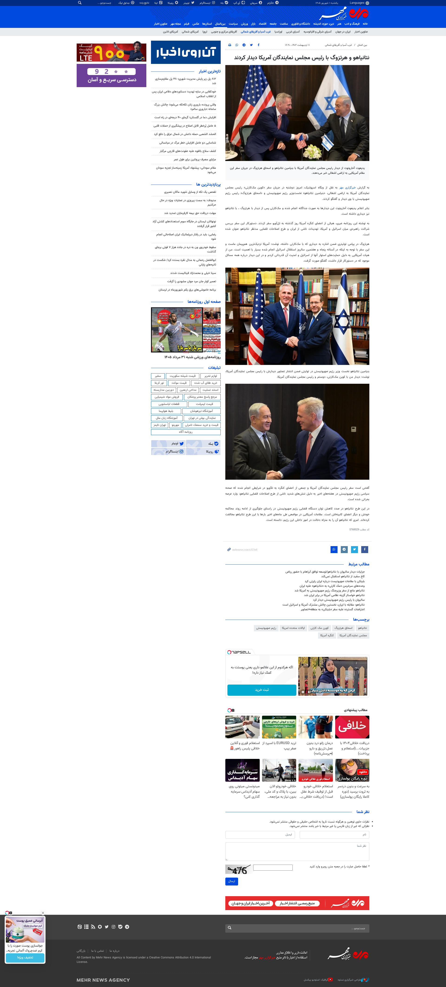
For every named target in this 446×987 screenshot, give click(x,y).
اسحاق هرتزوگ (343, 628)
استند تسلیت (210, 390)
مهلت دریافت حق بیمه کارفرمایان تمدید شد (190, 213)
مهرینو (175, 425)
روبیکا (171, 3)
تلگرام (271, 3)
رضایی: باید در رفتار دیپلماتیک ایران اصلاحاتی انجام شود (186, 236)
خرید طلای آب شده (205, 383)
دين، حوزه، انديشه (323, 24)
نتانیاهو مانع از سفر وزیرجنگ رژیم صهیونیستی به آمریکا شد (330, 590)
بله (222, 3)
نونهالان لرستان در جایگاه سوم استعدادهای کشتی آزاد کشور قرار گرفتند (184, 223)
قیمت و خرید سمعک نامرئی (201, 425)
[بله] (120, 927)
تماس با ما (97, 951)
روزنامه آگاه (186, 432)
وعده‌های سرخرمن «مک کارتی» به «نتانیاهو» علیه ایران (332, 586)
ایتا (156, 3)
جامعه (273, 24)
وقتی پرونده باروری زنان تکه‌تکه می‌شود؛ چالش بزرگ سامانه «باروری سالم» (185, 106)
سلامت (284, 24)
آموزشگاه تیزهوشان (201, 411)
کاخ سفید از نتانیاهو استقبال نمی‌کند (343, 576)
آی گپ (237, 3)
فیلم (186, 24)
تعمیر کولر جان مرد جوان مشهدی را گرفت (191, 281)
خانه (365, 24)
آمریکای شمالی (190, 32)
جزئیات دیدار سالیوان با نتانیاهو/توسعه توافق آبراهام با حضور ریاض (325, 572)
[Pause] (303, 692)
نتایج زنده (145, 3)
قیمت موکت (179, 383)
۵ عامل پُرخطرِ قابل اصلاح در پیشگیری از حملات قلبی (185, 126)
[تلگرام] (127, 927)
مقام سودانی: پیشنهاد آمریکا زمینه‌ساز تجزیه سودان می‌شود (186, 170)
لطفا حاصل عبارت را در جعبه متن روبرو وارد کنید (339, 867)
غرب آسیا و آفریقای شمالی (256, 32)
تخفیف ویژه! (25, 958)
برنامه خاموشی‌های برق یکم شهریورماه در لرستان (187, 290)
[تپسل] (229, 652)
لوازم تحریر (210, 376)
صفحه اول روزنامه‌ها (204, 302)
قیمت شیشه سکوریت (183, 376)
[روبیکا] (100, 927)
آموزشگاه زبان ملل (166, 418)
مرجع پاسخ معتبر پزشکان (202, 397)
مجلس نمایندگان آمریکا (353, 635)
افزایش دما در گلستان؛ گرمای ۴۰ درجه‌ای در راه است (185, 117)
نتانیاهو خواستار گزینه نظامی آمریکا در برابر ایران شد (334, 595)
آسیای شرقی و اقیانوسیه (317, 32)
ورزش (244, 24)
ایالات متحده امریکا (293, 628)
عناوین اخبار (361, 32)
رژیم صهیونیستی (266, 628)
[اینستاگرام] (113, 927)
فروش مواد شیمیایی (167, 397)
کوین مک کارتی (320, 628)
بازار (253, 24)
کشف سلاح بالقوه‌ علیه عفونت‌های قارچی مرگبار (188, 151)
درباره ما (114, 951)
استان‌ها (207, 24)
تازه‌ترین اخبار (210, 72)
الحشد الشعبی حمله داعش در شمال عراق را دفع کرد (185, 134)
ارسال (231, 881)
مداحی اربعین (188, 390)
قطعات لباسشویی (169, 404)
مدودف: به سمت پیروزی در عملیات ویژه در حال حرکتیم (188, 202)
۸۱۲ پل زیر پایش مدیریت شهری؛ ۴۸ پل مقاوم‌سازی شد (185, 81)
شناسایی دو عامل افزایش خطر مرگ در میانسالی (187, 143)
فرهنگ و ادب (352, 24)
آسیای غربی (293, 32)
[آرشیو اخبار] (86, 927)
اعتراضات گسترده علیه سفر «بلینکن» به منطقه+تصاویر (333, 609)
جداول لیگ (124, 3)
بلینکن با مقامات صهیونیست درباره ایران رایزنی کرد (335, 581)
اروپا (205, 32)
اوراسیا (278, 32)
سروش (254, 3)
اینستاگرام (205, 3)
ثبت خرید (262, 690)
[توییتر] (107, 927)
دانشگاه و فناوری (300, 24)
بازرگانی (81, 951)
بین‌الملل (220, 24)
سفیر (158, 376)
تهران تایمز (160, 425)
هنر (339, 24)
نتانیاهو (362, 628)
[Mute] (309, 692)
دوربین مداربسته (164, 390)
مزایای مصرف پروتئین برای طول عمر (195, 159)
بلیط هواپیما (166, 411)
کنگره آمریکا (327, 635)
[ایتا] (79, 927)
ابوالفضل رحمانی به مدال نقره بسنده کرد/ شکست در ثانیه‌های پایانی (184, 262)
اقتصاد (262, 24)
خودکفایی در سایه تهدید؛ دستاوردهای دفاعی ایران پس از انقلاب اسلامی (184, 93)
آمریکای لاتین (170, 32)
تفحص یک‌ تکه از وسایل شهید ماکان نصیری (190, 192)
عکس (196, 24)
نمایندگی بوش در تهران (202, 418)
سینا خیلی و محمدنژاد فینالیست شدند (193, 273)
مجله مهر (176, 24)
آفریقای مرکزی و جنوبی (224, 32)
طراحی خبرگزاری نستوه (349, 980)
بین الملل (362, 45)
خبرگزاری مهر (347, 187)
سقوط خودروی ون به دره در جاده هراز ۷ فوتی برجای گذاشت (185, 249)
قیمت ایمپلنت (204, 404)
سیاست (233, 24)
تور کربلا (159, 383)
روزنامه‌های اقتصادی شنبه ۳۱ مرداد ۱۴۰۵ (191, 357)
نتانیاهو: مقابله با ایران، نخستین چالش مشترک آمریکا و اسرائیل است (323, 605)
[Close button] (43, 913)
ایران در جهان (343, 32)
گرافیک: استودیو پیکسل (316, 980)
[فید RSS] (93, 927)
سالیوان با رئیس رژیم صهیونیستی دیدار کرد (339, 600)
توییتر (187, 3)
